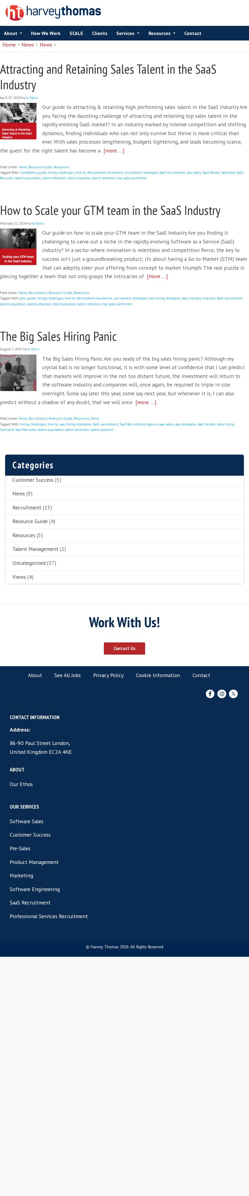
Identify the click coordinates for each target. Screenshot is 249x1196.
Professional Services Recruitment (49, 916)
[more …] (114, 150)
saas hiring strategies (164, 298)
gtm (23, 298)
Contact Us (124, 648)
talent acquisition (28, 178)
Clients (99, 33)
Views (94, 418)
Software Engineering (35, 889)
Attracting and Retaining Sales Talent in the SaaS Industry (108, 77)
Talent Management (35, 548)
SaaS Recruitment (30, 902)
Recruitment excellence (105, 172)
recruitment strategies (141, 172)
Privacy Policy (108, 675)
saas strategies (185, 424)
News (28, 44)
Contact (192, 33)
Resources (159, 33)
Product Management (34, 862)
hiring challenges (61, 172)
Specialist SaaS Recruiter (18, 430)
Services (125, 33)
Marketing (21, 875)
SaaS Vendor (211, 172)
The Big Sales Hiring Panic (58, 336)
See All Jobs (67, 675)
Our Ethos (21, 784)
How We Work (45, 33)
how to (81, 172)
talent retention (104, 178)
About (10, 33)
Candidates (28, 172)
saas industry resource (198, 298)
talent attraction (55, 178)
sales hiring (225, 424)
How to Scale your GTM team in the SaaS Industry (110, 210)
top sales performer (132, 178)
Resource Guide (40, 167)
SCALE (76, 33)
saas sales (193, 172)
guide (42, 172)
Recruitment (38, 293)
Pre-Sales (20, 848)
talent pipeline (79, 178)
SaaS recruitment (172, 172)
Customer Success (32, 479)
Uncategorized (29, 562)
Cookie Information (158, 675)
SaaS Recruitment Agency (138, 424)
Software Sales (26, 821)
